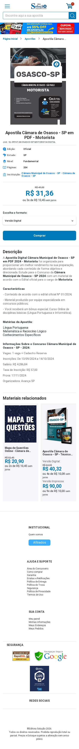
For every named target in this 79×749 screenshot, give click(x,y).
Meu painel (34, 619)
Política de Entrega (36, 582)
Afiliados (39, 542)
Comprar (40, 235)
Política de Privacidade (38, 591)
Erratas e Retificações (38, 578)
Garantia (31, 575)
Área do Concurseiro (37, 568)
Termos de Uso (35, 595)
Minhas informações (39, 622)
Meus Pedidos (36, 628)
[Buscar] (72, 15)
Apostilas (30, 39)
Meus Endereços (37, 625)
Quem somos (36, 534)
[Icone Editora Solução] (39, 6)
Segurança (32, 588)
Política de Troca (36, 585)
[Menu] (7, 6)
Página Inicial (10, 39)
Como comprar (35, 572)
